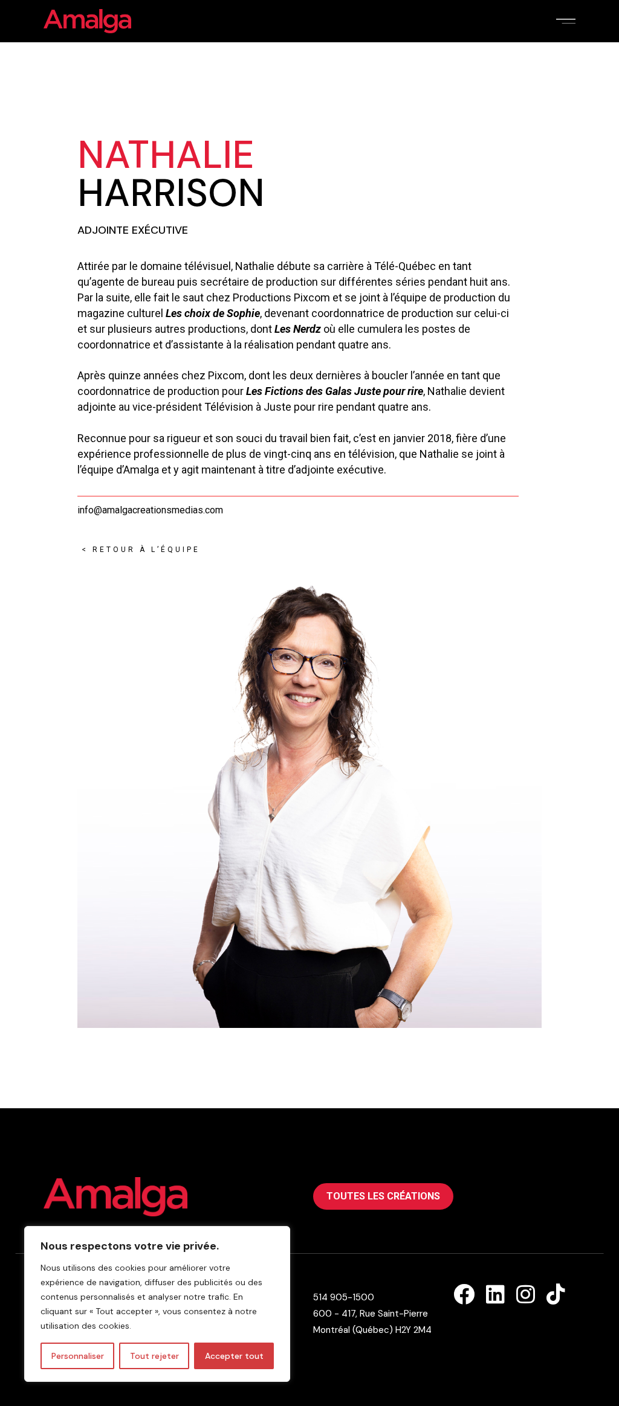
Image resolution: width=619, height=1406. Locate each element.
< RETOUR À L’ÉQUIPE (138, 549)
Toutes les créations (383, 1196)
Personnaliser (77, 1355)
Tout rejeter (154, 1355)
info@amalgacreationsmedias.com (150, 510)
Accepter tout (234, 1355)
